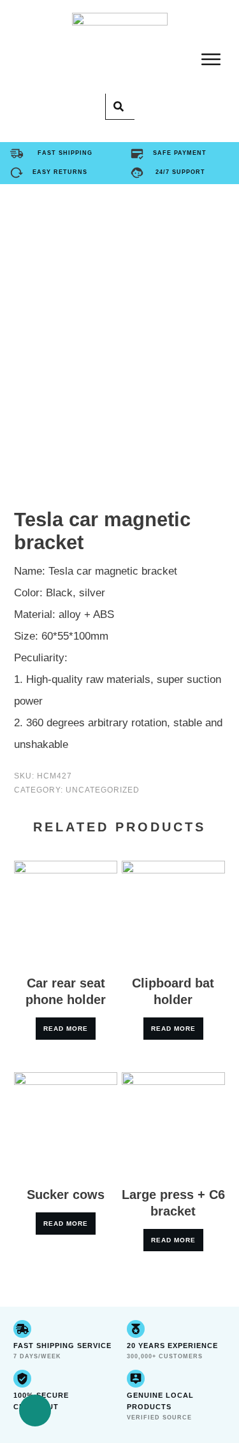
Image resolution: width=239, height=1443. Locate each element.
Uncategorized (103, 790)
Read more (65, 1028)
